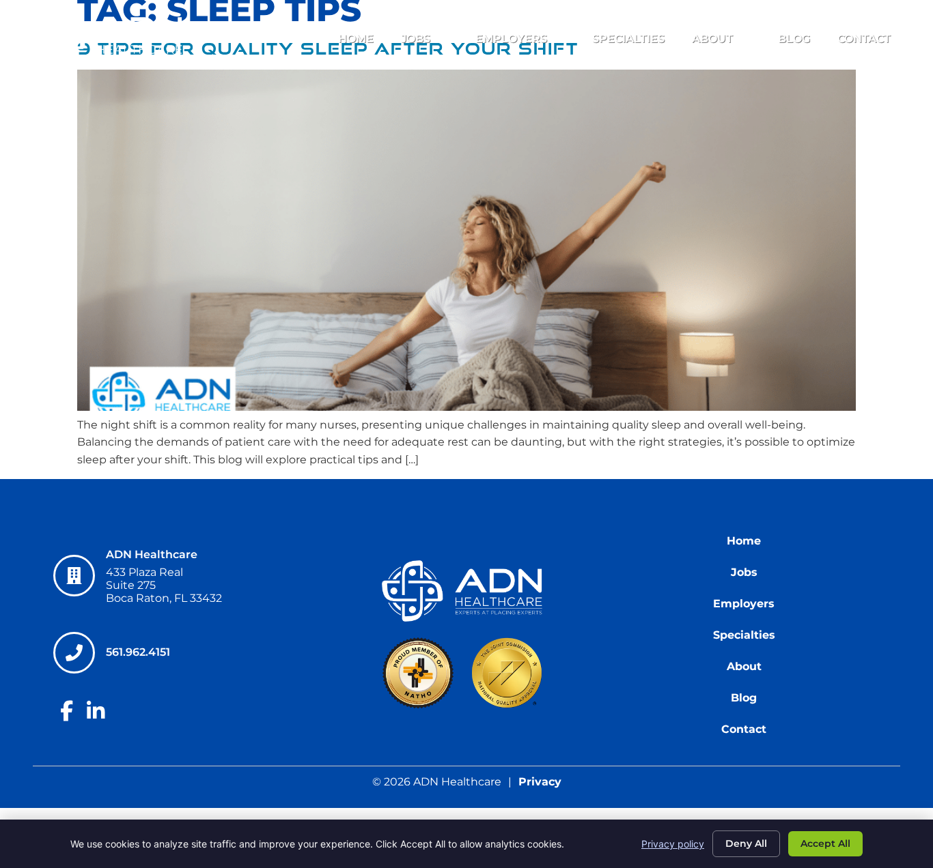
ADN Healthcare (151, 554)
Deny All (746, 843)
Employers (511, 38)
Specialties (628, 38)
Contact (864, 38)
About (712, 38)
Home (356, 38)
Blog (794, 38)
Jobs (415, 38)
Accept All (825, 843)
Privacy (539, 781)
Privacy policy (672, 844)
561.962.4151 (138, 652)
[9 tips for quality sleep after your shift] (466, 407)
